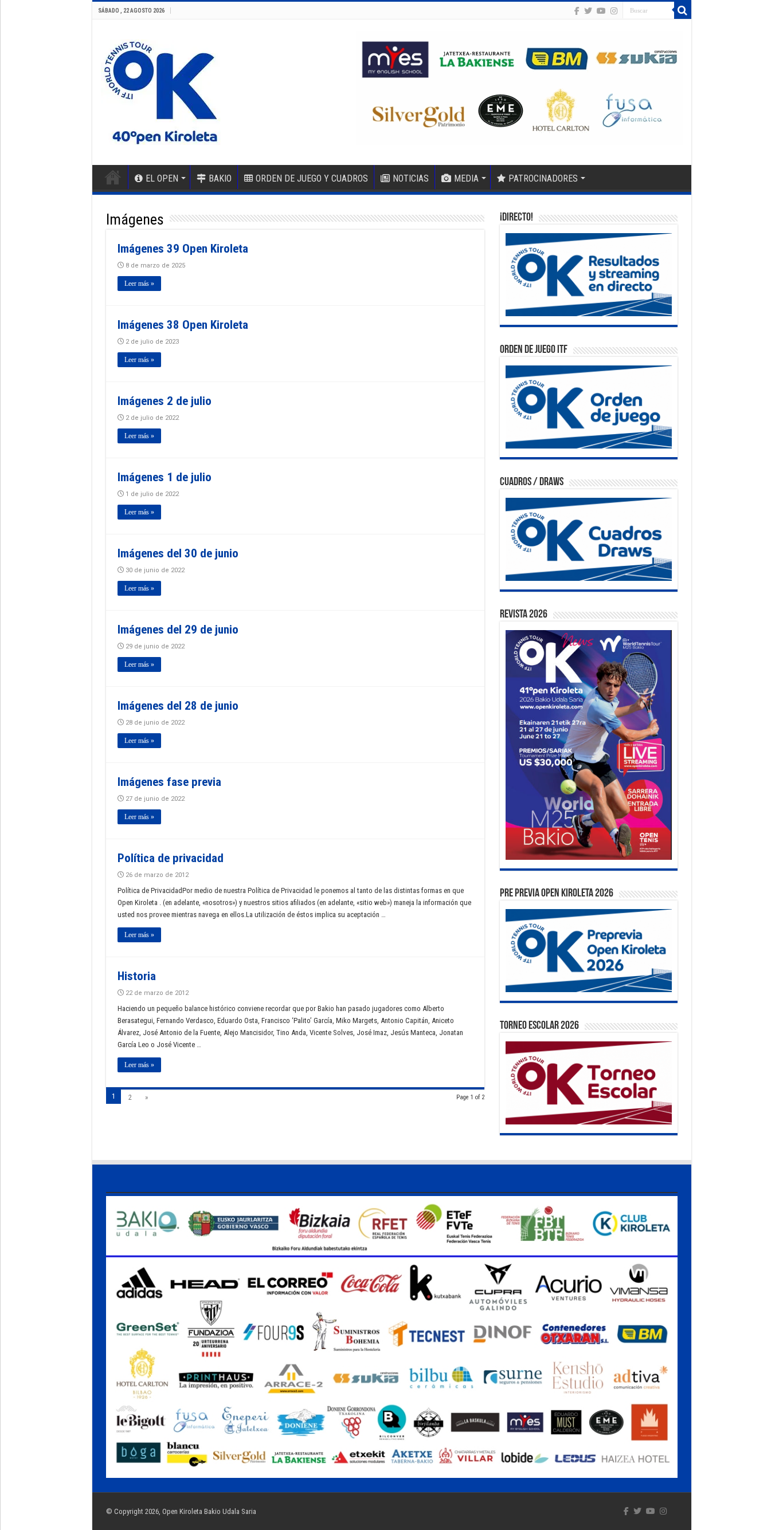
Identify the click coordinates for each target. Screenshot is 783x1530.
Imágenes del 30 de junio (178, 553)
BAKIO (220, 178)
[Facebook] (577, 11)
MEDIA (466, 178)
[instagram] (613, 11)
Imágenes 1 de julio (165, 477)
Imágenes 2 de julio (165, 401)
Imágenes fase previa (169, 782)
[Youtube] (601, 11)
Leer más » (139, 284)
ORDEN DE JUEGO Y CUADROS (312, 178)
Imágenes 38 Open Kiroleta (183, 325)
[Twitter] (588, 11)
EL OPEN (162, 178)
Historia (137, 976)
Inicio (113, 177)
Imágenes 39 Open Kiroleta (183, 248)
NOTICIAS (411, 178)
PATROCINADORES (543, 178)
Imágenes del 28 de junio (178, 706)
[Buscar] (682, 10)
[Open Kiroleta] (161, 90)
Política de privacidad (171, 858)
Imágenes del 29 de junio (178, 629)
